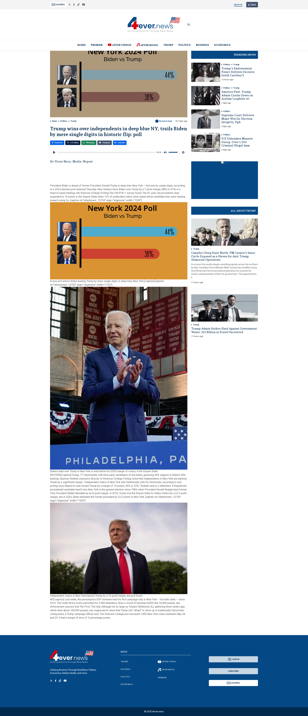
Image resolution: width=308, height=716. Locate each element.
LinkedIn (121, 143)
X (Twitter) (74, 143)
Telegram (106, 143)
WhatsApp (90, 143)
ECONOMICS (222, 44)
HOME (81, 44)
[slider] (106, 152)
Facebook (58, 143)
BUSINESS (202, 44)
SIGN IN (235, 659)
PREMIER (97, 44)
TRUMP (168, 44)
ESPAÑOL (60, 5)
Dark (253, 4)
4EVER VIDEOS (121, 44)
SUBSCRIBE (233, 671)
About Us (238, 5)
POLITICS (184, 44)
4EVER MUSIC (149, 45)
